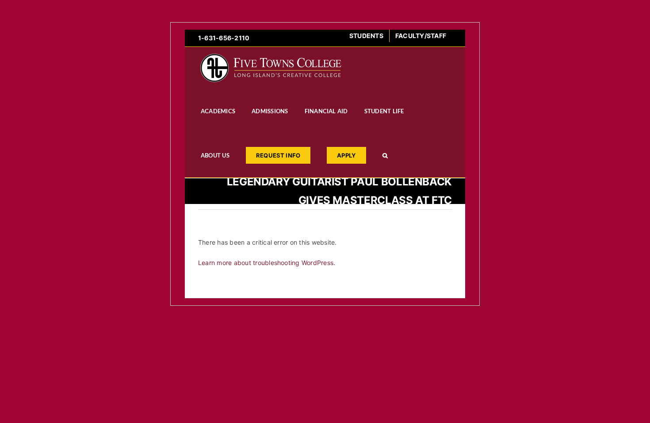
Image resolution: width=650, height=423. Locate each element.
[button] (385, 155)
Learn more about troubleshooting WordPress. (266, 262)
